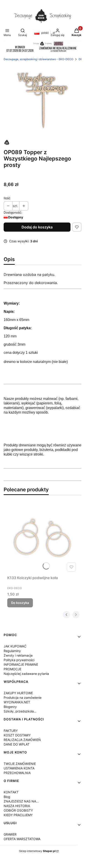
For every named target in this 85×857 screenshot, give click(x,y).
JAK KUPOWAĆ (15, 646)
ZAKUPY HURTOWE (18, 693)
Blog (7, 797)
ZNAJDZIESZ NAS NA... (21, 801)
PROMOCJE (12, 669)
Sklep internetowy (37, 851)
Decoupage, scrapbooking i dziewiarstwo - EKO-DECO (38, 59)
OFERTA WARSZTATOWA (22, 839)
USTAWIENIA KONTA (19, 768)
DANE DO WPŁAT (16, 744)
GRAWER (10, 834)
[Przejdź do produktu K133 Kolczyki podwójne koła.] (42, 537)
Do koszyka (20, 603)
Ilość (7, 198)
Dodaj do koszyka (37, 227)
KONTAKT (11, 792)
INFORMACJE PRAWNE (21, 664)
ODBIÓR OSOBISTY (18, 810)
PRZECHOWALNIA (17, 773)
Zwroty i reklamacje (18, 655)
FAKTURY (11, 731)
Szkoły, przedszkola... (20, 711)
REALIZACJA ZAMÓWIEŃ (22, 740)
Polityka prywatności (19, 660)
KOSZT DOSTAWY (17, 735)
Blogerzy (10, 707)
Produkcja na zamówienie (22, 697)
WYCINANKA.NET (17, 702)
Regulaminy (12, 651)
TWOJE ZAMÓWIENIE (20, 764)
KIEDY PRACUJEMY (18, 815)
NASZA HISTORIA (17, 806)
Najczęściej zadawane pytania (26, 674)
